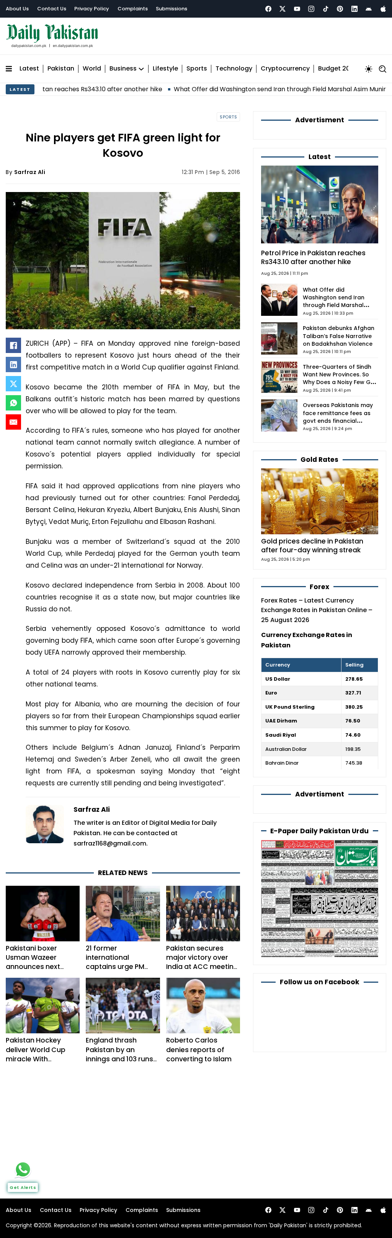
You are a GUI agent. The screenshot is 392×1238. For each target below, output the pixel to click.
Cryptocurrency (285, 69)
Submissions (171, 8)
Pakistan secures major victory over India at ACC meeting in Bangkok (202, 962)
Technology (234, 69)
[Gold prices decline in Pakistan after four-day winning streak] (319, 501)
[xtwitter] (282, 9)
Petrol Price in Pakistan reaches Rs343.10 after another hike (313, 257)
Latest (29, 69)
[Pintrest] (340, 9)
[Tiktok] (326, 9)
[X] (13, 383)
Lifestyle (165, 69)
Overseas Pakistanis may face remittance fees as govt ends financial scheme (338, 416)
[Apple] (383, 9)
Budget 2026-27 (343, 69)
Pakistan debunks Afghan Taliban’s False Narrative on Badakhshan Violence (338, 336)
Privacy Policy (91, 8)
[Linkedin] (354, 9)
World (92, 69)
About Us (17, 8)
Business (123, 69)
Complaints (133, 8)
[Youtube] (297, 9)
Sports (196, 69)
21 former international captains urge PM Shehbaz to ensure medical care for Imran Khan (117, 971)
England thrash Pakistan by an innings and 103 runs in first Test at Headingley (119, 1059)
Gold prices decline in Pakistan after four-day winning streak (312, 546)
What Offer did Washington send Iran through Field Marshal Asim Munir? (246, 89)
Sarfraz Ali (30, 172)
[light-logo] (54, 36)
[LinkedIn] (13, 364)
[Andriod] (369, 9)
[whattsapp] (23, 1169)
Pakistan (60, 69)
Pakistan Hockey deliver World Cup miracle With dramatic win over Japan (36, 1059)
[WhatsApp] (13, 402)
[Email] (13, 422)
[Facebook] (268, 9)
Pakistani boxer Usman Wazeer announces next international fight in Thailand (40, 967)
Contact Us (51, 8)
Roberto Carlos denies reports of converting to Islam (199, 1049)
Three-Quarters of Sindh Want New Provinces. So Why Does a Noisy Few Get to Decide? (339, 378)
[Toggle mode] (368, 69)
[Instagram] (311, 9)
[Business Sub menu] (141, 69)
